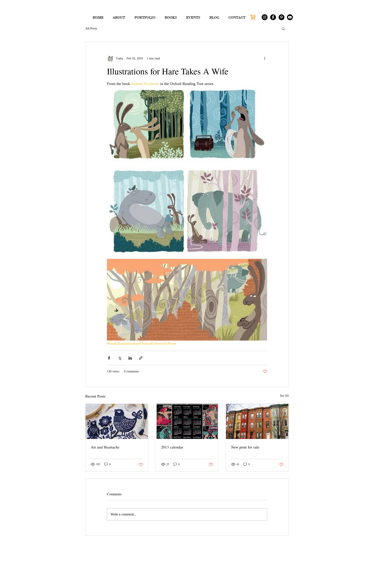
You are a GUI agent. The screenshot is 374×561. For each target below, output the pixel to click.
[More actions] (264, 58)
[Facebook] (273, 17)
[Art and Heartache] (116, 421)
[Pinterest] (281, 17)
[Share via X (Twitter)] (120, 358)
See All (284, 395)
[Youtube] (290, 17)
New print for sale (245, 447)
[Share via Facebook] (109, 358)
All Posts (91, 28)
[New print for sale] (257, 421)
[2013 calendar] (187, 421)
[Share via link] (141, 358)
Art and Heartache (105, 447)
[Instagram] (265, 17)
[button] (283, 28)
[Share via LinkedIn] (130, 358)
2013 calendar (172, 447)
